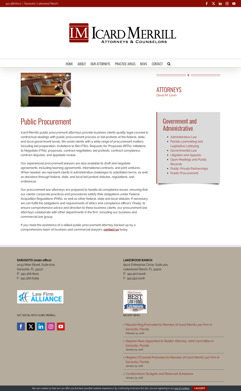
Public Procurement (184, 173)
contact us (111, 229)
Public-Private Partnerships (189, 168)
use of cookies (181, 388)
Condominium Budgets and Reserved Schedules (159, 374)
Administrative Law (183, 137)
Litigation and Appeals (185, 155)
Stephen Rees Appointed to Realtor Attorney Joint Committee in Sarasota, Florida (170, 343)
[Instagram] (51, 326)
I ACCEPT (199, 388)
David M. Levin (166, 95)
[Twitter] (31, 326)
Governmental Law (183, 150)
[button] (169, 63)
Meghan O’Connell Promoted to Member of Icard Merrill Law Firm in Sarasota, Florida (172, 360)
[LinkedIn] (41, 326)
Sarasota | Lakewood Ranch (41, 3)
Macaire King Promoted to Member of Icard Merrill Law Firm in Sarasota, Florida (169, 327)
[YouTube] (61, 326)
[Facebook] (21, 326)
